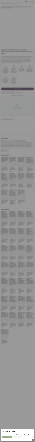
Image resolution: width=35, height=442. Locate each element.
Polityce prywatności (21, 439)
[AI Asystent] (33, 440)
